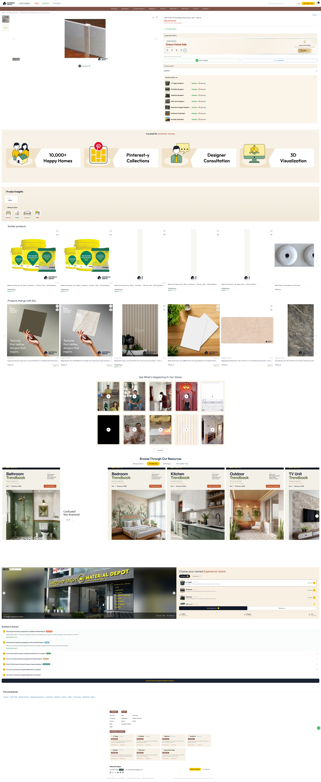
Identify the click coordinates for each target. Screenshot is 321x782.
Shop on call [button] (309, 3)
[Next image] (174, 593)
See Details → (123, 744)
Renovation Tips (182, 464)
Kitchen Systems (24, 697)
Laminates (135, 715)
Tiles (122, 715)
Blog (111, 724)
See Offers (305, 51)
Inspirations (45, 3)
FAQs (111, 727)
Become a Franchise (195, 769)
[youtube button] (118, 772)
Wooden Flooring (136, 718)
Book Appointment (212, 608)
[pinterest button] (123, 772)
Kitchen (64, 697)
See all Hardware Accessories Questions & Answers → (160, 680)
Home (3, 12)
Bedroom (57, 697)
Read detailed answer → (12, 637)
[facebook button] (120, 772)
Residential (86, 697)
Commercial (77, 697)
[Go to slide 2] (5, 27)
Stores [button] (36, 3)
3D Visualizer (56, 3)
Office (70, 697)
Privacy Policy (121, 778)
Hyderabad (196, 576)
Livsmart (5, 697)
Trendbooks (153, 464)
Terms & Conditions (111, 778)
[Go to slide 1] (5, 19)
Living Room (49, 697)
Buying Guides (138, 464)
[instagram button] (113, 772)
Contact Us (113, 718)
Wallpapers (124, 718)
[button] (9, 3)
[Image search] (298, 4)
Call (122, 769)
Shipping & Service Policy (147, 778)
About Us (112, 715)
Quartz (123, 721)
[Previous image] (4, 593)
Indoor (93, 697)
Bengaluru (184, 576)
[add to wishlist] (156, 17)
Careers (112, 721)
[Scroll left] (4, 516)
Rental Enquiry (206, 769)
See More (160, 450)
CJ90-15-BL (13, 697)
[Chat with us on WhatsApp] (318, 728)
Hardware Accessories (13, 12)
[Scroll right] (317, 516)
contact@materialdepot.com (135, 769)
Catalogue (167, 464)
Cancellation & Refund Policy (133, 778)
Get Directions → (115, 744)
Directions (194, 83)
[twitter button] (115, 772)
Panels (134, 721)
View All (68, 520)
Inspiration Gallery (126, 724)
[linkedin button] (110, 772)
